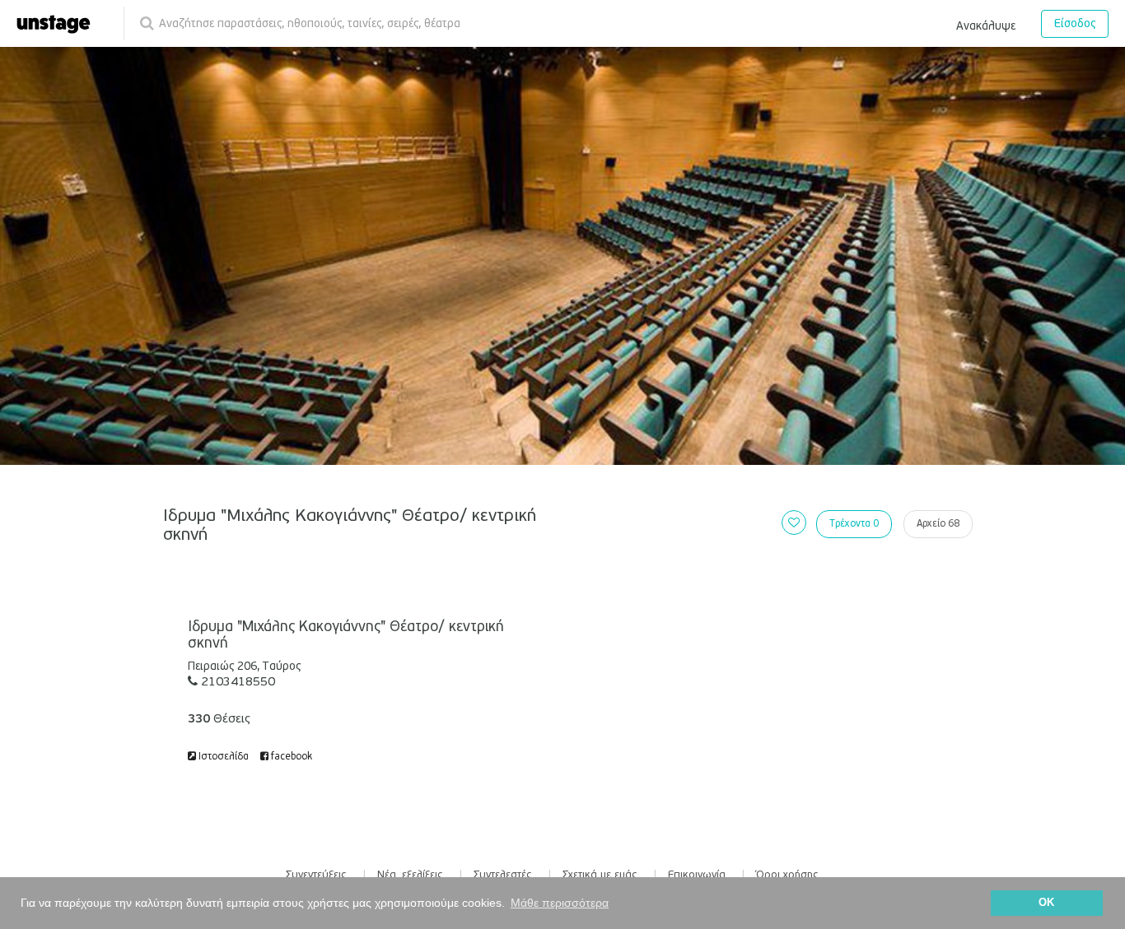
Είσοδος (1074, 23)
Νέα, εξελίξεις (410, 874)
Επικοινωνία (697, 874)
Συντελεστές (503, 874)
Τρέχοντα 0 (854, 523)
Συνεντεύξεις (316, 874)
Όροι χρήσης (787, 874)
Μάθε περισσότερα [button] (560, 902)
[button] (986, 23)
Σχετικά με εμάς (599, 874)
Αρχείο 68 (938, 523)
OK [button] (1046, 902)
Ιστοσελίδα (222, 756)
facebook (290, 756)
